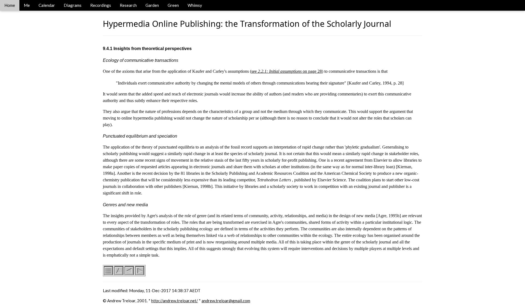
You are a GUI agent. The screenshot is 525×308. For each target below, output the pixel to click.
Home (9, 5)
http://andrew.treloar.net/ (174, 300)
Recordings (100, 5)
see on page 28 (286, 71)
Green (173, 5)
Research (128, 5)
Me (27, 5)
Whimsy (195, 5)
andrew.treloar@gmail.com (226, 300)
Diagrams (72, 5)
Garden (152, 5)
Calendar (47, 5)
